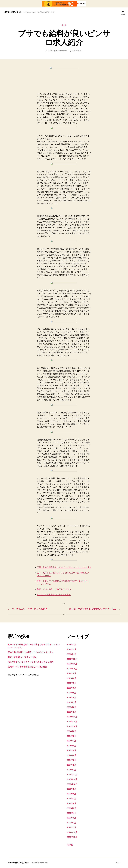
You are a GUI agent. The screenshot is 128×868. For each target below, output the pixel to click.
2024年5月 (71, 750)
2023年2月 (71, 823)
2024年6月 (71, 746)
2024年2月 (71, 765)
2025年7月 (71, 683)
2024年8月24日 (77, 50)
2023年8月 (71, 794)
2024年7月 (71, 741)
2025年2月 (71, 707)
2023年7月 (71, 798)
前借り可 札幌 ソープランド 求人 (22, 657)
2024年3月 (71, 760)
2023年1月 (71, 827)
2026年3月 (71, 644)
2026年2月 (71, 649)
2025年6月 (71, 688)
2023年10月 (72, 784)
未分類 (64, 25)
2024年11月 (72, 721)
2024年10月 (72, 726)
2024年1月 (71, 770)
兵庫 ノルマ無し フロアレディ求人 (54, 589)
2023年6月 (71, 803)
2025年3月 (71, 702)
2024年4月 (71, 755)
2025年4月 (71, 697)
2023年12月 (72, 774)
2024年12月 (72, 717)
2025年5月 (71, 693)
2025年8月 (71, 678)
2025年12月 (72, 659)
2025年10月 (72, 669)
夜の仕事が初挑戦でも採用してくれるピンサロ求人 (30, 652)
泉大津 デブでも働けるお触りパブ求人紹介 (27, 667)
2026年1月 (71, 654)
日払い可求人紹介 (12, 12)
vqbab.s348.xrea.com (60, 50)
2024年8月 (71, 736)
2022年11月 (72, 837)
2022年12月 (72, 832)
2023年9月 (71, 789)
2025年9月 (71, 673)
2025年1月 (71, 712)
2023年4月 (71, 813)
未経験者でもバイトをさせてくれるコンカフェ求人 (31, 662)
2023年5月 (71, 808)
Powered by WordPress (39, 863)
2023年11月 (72, 779)
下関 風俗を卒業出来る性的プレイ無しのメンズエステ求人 (64, 567)
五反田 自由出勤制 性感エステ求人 (54, 594)
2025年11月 (72, 664)
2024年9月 (71, 731)
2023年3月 (71, 818)
